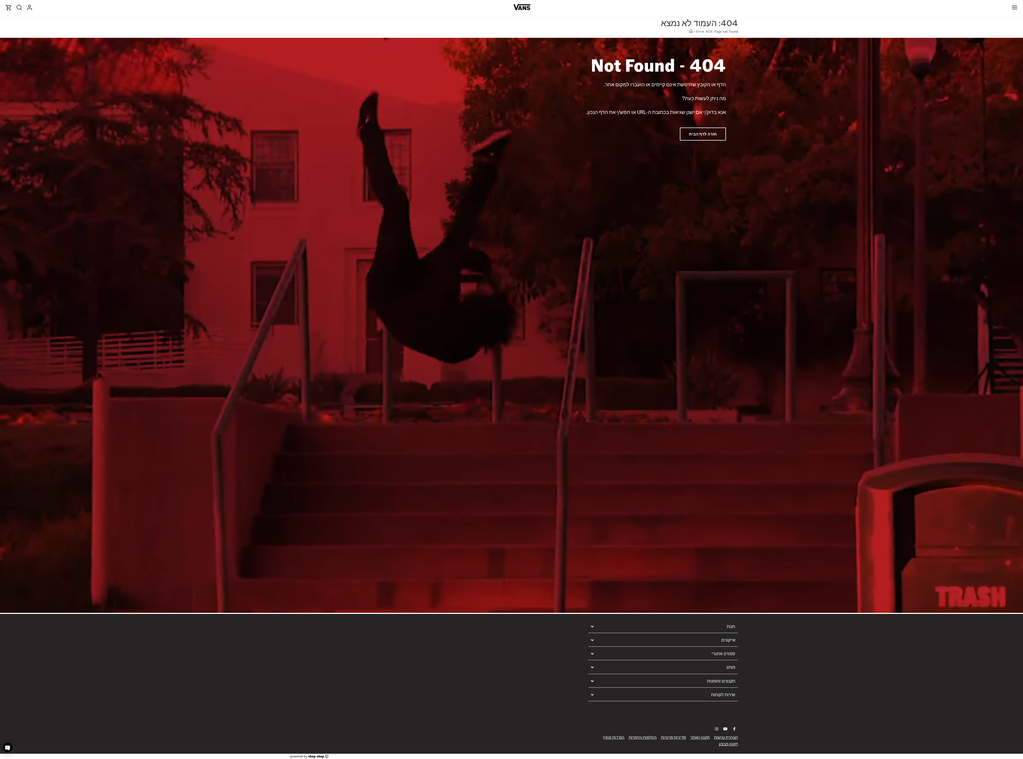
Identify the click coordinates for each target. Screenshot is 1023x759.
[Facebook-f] (734, 729)
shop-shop (316, 756)
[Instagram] (716, 729)
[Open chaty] (8, 747)
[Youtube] (725, 729)
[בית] (691, 31)
